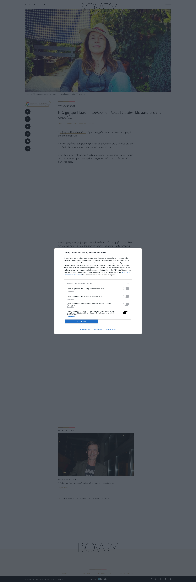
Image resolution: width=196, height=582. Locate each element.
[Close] (137, 253)
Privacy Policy (111, 329)
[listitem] (98, 283)
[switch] (126, 288)
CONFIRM (81, 321)
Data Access (98, 329)
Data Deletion (85, 329)
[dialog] (98, 291)
